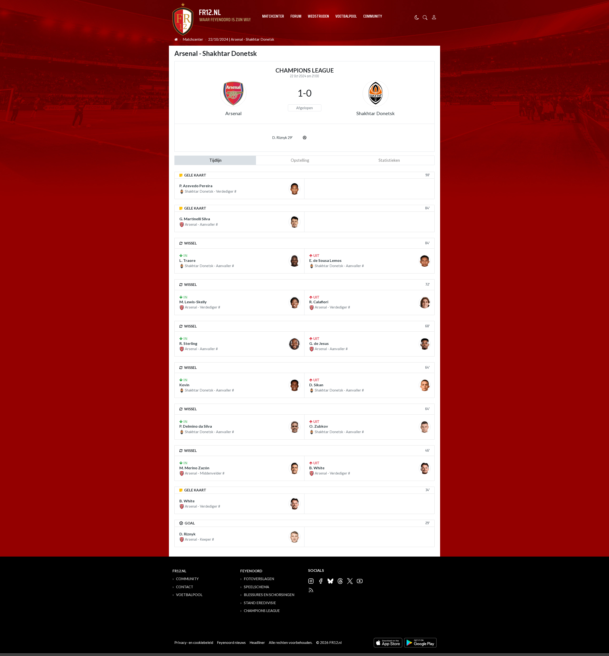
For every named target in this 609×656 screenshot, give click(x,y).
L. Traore (187, 260)
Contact (184, 587)
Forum (295, 16)
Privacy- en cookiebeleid (193, 642)
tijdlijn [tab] (215, 160)
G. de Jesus (319, 343)
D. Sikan (316, 384)
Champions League (262, 610)
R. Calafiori (318, 301)
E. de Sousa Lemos (325, 260)
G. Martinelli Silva (194, 218)
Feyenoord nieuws (231, 642)
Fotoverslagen (259, 579)
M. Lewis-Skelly (193, 301)
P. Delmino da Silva (195, 426)
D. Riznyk (187, 534)
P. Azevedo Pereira (195, 185)
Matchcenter (273, 16)
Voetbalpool (346, 16)
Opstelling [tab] (300, 160)
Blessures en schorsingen (269, 594)
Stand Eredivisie (260, 603)
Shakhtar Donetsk (375, 113)
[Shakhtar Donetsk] (376, 93)
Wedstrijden (318, 16)
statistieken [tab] (389, 160)
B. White (316, 467)
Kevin (184, 384)
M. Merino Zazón (194, 467)
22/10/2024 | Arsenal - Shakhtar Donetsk (241, 39)
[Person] (434, 16)
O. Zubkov (318, 426)
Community (372, 16)
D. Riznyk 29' (282, 137)
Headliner (257, 642)
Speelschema (256, 587)
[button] (425, 17)
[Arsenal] (233, 93)
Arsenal (233, 113)
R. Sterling (188, 343)
